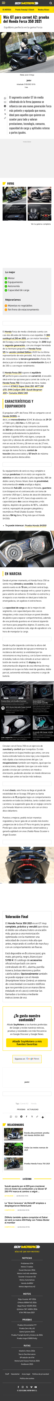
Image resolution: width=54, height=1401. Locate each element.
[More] (42, 1116)
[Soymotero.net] (27, 1247)
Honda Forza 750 (11, 383)
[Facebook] (4, 109)
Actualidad (32, 1109)
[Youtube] (36, 1387)
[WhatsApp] (4, 98)
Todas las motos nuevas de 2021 (36, 1148)
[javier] (24, 80)
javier (29, 80)
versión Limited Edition (20, 352)
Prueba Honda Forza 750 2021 (37, 1163)
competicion (9, 1210)
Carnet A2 (24, 1104)
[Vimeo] (31, 1387)
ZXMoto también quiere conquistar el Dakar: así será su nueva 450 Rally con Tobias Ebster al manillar (27, 1220)
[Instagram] (23, 1387)
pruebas (21, 1109)
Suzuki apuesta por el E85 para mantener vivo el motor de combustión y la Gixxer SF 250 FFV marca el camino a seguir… (26, 1189)
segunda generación (15, 345)
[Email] (4, 102)
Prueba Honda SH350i (35, 525)
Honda (8, 331)
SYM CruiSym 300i (16, 389)
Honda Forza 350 (13, 372)
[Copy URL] (4, 117)
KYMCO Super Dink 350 (22, 386)
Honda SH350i (10, 416)
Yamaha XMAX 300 (18, 393)
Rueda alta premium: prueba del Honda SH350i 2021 (36, 1134)
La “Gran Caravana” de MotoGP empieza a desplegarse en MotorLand (25, 1204)
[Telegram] (4, 106)
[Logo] (26, 3)
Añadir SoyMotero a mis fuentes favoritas (27, 1043)
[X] (4, 113)
